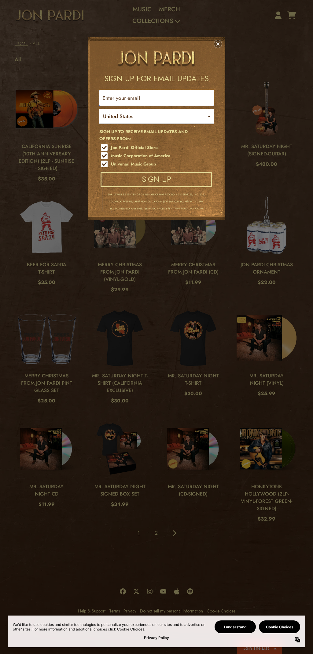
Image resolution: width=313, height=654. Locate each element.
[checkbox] (157, 147)
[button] (218, 44)
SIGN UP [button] (156, 179)
